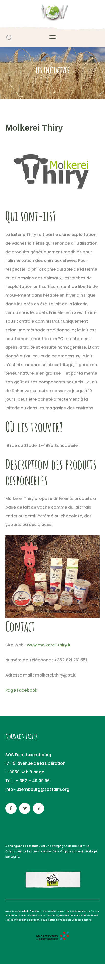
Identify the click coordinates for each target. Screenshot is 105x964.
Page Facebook (21, 690)
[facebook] (11, 808)
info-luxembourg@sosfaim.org (37, 789)
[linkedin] (38, 808)
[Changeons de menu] (52, 12)
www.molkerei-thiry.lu (49, 645)
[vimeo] (24, 808)
